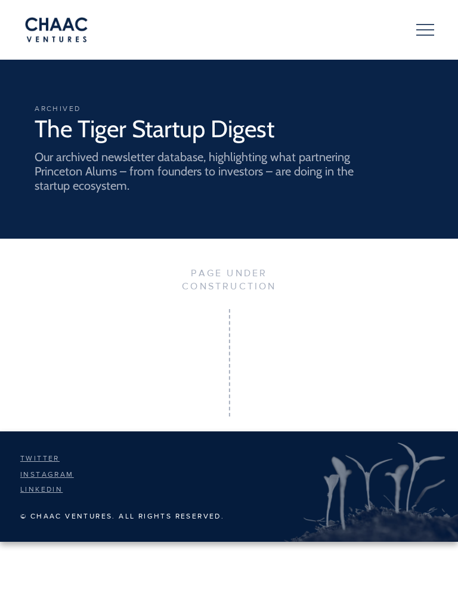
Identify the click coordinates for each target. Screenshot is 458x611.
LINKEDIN (41, 489)
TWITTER (40, 458)
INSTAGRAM (47, 474)
